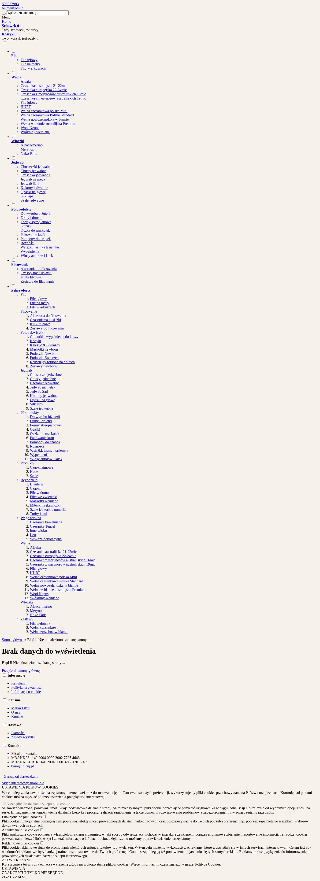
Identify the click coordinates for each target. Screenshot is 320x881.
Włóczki (27, 602)
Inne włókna (39, 531)
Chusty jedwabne (33, 171)
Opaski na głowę (33, 192)
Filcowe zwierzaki (43, 497)
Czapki (35, 488)
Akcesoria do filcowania (39, 269)
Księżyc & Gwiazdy (45, 345)
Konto (6, 21)
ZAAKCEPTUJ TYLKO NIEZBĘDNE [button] (32, 873)
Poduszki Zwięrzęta (44, 358)
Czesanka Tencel (42, 526)
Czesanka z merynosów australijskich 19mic (53, 98)
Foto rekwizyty (32, 332)
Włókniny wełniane (35, 132)
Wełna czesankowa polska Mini (44, 111)
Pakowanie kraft (33, 235)
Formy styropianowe (36, 222)
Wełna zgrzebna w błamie (49, 632)
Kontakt (17, 716)
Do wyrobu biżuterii (36, 213)
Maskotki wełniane (44, 501)
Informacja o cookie (26, 692)
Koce (34, 472)
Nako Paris (29, 153)
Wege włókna (31, 518)
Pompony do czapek (36, 239)
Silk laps (27, 196)
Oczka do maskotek (35, 230)
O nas (15, 712)
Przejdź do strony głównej (21, 671)
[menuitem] (164, 59)
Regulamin (19, 683)
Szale (34, 476)
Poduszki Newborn (44, 353)
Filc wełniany (40, 623)
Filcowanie (29, 311)
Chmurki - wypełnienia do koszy (54, 337)
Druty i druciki (31, 218)
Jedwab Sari (30, 183)
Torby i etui (38, 514)
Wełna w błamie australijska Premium (48, 124)
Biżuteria (36, 484)
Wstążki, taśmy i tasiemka (40, 247)
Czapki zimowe (41, 467)
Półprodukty (30, 413)
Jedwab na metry (33, 179)
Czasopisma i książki (36, 273)
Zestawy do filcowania (37, 281)
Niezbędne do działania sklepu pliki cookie (38, 804)
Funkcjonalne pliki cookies (22, 817)
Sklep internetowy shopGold (23, 783)
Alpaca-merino (32, 145)
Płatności (18, 733)
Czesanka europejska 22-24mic (44, 90)
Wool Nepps (30, 128)
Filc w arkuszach (33, 68)
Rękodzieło (29, 480)
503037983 (10, 4)
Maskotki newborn (44, 349)
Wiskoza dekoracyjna (46, 539)
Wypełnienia (30, 251)
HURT (26, 107)
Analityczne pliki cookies (20, 830)
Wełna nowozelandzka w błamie (45, 119)
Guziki (26, 226)
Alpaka (26, 81)
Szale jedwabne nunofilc (48, 509)
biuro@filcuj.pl (13, 8)
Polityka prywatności (26, 687)
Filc (23, 294)
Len (33, 535)
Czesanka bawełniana (46, 522)
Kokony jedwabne (34, 188)
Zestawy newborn (43, 366)
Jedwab (26, 370)
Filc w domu (39, 493)
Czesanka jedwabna (35, 175)
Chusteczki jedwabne (36, 167)
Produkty (27, 463)
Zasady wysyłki (23, 737)
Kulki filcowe (31, 277)
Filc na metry (30, 64)
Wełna (25, 543)
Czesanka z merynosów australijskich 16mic (53, 94)
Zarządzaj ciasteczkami (21, 776)
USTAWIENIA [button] (13, 868)
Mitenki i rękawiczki (45, 505)
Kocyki (35, 341)
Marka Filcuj (20, 708)
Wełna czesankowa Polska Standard (47, 115)
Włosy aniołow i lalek (37, 256)
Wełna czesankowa (44, 627)
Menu (6, 17)
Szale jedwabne (32, 200)
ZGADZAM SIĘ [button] (15, 877)
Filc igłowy (29, 60)
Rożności (27, 243)
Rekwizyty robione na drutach (52, 362)
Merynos (27, 149)
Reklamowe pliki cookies (20, 843)
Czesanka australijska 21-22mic (44, 86)
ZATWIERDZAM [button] (16, 860)
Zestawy (27, 619)
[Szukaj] (4, 14)
